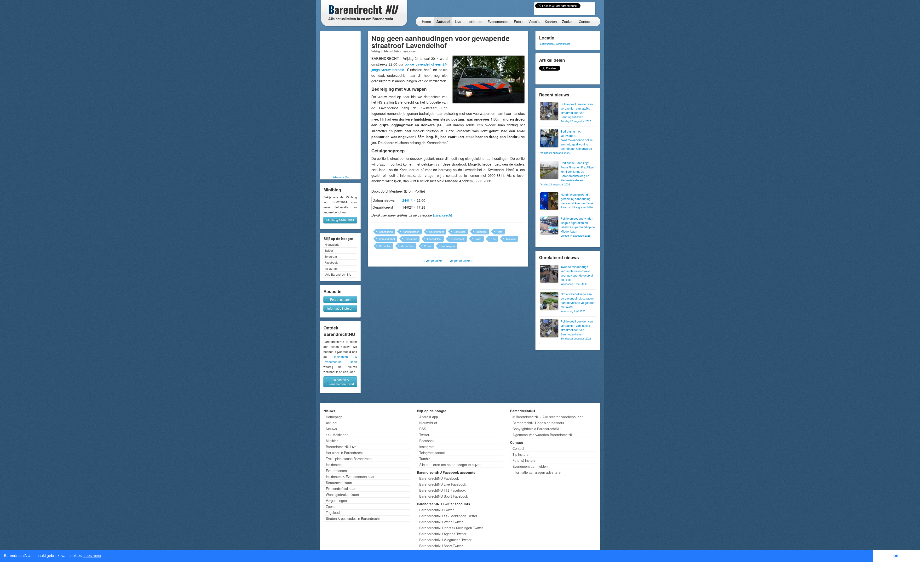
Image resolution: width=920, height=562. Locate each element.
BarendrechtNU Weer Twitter (441, 521)
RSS (422, 428)
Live (458, 21)
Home (426, 21)
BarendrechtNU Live (341, 446)
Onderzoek (458, 239)
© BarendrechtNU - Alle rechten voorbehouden (547, 416)
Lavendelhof (434, 239)
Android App (428, 416)
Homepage (334, 416)
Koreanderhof (387, 239)
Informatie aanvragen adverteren (537, 472)
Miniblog (332, 440)
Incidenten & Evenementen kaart (350, 476)
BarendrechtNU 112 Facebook (442, 490)
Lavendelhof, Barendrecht (555, 43)
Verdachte (385, 246)
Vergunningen (336, 500)
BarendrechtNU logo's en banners (538, 422)
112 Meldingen (337, 434)
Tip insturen (521, 454)
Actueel (443, 21)
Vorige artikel (434, 260)
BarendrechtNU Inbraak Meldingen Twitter (451, 527)
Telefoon (511, 239)
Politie (478, 239)
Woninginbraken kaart (342, 494)
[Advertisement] (340, 103)
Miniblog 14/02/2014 (340, 220)
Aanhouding (386, 232)
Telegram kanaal (432, 452)
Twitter (329, 250)
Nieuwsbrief (332, 244)
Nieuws (331, 428)
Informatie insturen (340, 308)
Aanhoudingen (411, 232)
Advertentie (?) (340, 177)
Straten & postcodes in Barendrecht (353, 518)
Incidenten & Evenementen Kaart (340, 381)
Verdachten (407, 246)
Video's (534, 21)
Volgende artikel (460, 260)
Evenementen (498, 21)
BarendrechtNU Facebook (439, 478)
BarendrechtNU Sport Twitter (441, 545)
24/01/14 (409, 200)
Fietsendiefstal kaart (341, 488)
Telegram (331, 256)
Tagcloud (333, 512)
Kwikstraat (411, 239)
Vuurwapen (448, 246)
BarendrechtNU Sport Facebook (443, 496)
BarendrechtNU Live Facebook (442, 484)
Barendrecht (442, 215)
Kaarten (551, 21)
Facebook (331, 262)
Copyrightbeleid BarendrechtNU (536, 428)
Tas (493, 239)
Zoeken (568, 21)
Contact (585, 21)
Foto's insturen (340, 299)
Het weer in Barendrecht (344, 452)
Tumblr (424, 458)
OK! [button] (896, 556)
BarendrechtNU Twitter (436, 509)
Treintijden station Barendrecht (349, 458)
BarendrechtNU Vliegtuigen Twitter (445, 539)
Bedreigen (460, 232)
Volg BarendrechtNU (338, 274)
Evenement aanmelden (530, 466)
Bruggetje (481, 232)
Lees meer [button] (92, 556)
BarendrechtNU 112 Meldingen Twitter (448, 515)
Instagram (331, 268)
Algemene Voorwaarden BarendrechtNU (542, 434)
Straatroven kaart (339, 482)
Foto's (518, 21)
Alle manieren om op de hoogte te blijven (450, 464)
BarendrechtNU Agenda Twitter (442, 533)
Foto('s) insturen (524, 460)
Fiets (499, 232)
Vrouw (427, 246)
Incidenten (474, 21)
